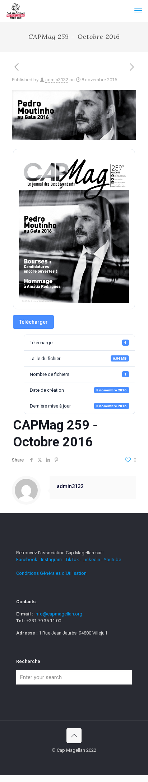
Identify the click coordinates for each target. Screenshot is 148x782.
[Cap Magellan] (15, 11)
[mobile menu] (138, 11)
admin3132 (56, 79)
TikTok (72, 559)
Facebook (27, 559)
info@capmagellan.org (58, 614)
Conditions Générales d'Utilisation (51, 573)
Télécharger (33, 322)
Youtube (112, 559)
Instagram (51, 559)
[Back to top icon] (74, 735)
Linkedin (91, 559)
